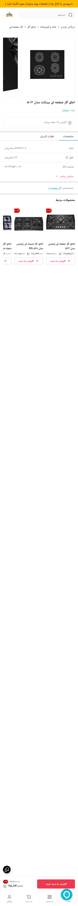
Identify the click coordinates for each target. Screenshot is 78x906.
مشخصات (68, 136)
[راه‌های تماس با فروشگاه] (7, 869)
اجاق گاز (31, 27)
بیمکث (65, 110)
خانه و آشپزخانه (48, 27)
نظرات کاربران (47, 136)
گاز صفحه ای (16, 27)
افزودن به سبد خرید (56, 884)
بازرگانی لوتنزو (68, 27)
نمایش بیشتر (66, 176)
